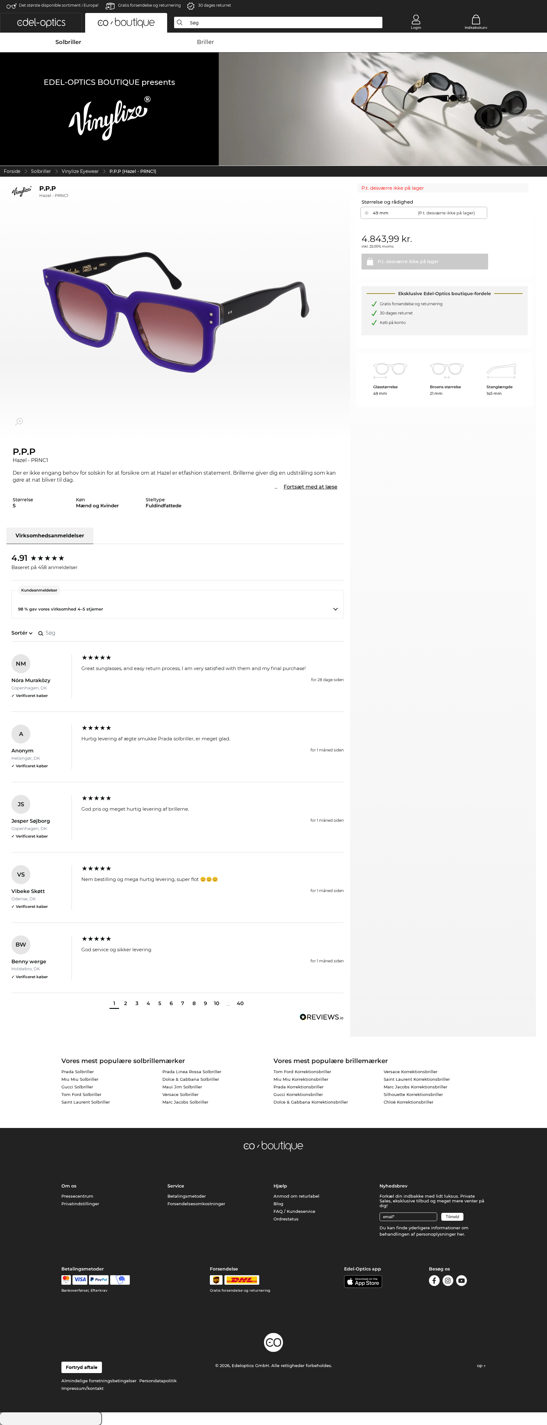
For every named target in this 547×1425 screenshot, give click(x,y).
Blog (278, 1203)
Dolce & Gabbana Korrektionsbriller (311, 1102)
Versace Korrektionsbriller (410, 1071)
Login (416, 27)
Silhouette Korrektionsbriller (413, 1094)
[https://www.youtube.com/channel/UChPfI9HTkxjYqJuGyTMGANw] (461, 1281)
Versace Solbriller (180, 1094)
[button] (41, 23)
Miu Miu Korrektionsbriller (301, 1079)
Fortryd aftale (81, 1367)
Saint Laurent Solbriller (85, 1102)
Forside (12, 171)
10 (216, 1003)
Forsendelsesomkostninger (196, 1203)
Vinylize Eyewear (80, 171)
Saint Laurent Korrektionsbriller (417, 1079)
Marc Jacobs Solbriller (185, 1102)
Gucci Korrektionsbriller (298, 1094)
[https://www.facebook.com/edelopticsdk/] (434, 1281)
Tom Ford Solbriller (81, 1094)
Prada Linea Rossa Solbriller (191, 1071)
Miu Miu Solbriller (79, 1079)
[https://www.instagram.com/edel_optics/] (448, 1281)
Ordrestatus (286, 1218)
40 (240, 1003)
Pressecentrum (77, 1196)
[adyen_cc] (66, 1280)
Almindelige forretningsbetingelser (98, 1380)
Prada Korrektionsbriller (299, 1086)
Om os (68, 1186)
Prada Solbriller (77, 1071)
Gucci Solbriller (77, 1086)
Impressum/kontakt (82, 1388)
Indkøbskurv (476, 27)
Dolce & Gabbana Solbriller (190, 1079)
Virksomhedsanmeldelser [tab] (50, 536)
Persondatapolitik (158, 1380)
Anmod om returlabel (296, 1196)
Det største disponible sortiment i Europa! (58, 5)
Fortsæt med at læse (310, 487)
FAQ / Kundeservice (294, 1211)
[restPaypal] (99, 1280)
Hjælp (280, 1186)
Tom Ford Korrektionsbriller (302, 1071)
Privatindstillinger (80, 1203)
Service (175, 1186)
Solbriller (41, 171)
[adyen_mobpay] (120, 1280)
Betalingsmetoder (186, 1196)
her (460, 1234)
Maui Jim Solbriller (182, 1086)
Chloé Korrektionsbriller (408, 1102)
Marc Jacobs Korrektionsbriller (415, 1086)
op (480, 1365)
